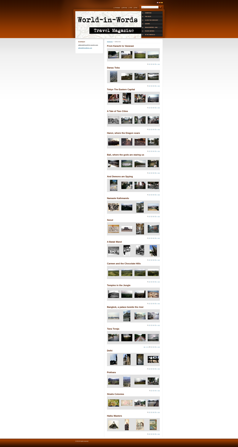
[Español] (160, 2)
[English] (157, 2)
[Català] (162, 2)
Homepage (110, 41)
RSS (131, 7)
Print (136, 7)
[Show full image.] (113, 54)
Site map (125, 7)
